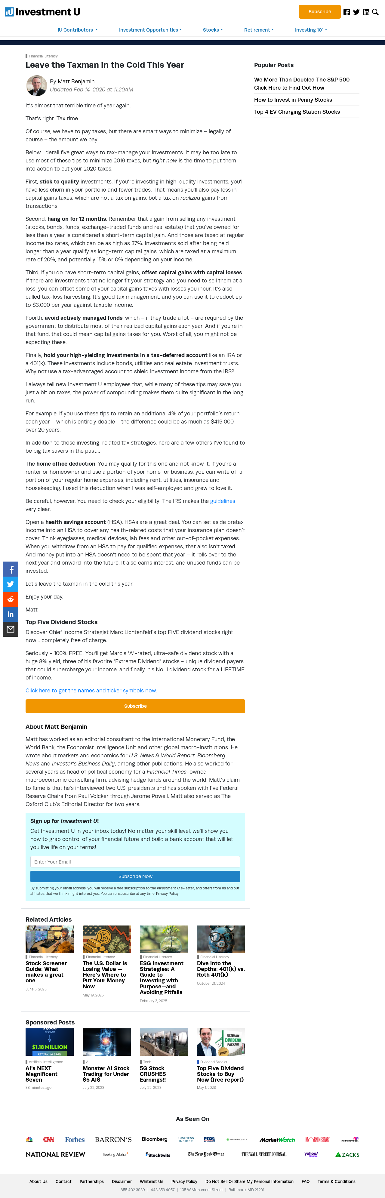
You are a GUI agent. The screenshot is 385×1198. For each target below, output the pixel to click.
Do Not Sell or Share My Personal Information (249, 1181)
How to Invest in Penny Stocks (293, 100)
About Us (38, 1181)
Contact (64, 1181)
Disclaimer (122, 1181)
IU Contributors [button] (76, 30)
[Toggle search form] (375, 11)
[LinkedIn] (366, 11)
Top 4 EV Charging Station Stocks (297, 112)
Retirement (257, 30)
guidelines (222, 501)
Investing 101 (309, 30)
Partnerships (92, 1181)
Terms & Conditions (337, 1181)
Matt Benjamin (76, 81)
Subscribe (320, 11)
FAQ (306, 1181)
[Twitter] (356, 11)
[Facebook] (346, 11)
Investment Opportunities (148, 30)
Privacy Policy (167, 894)
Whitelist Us (151, 1181)
